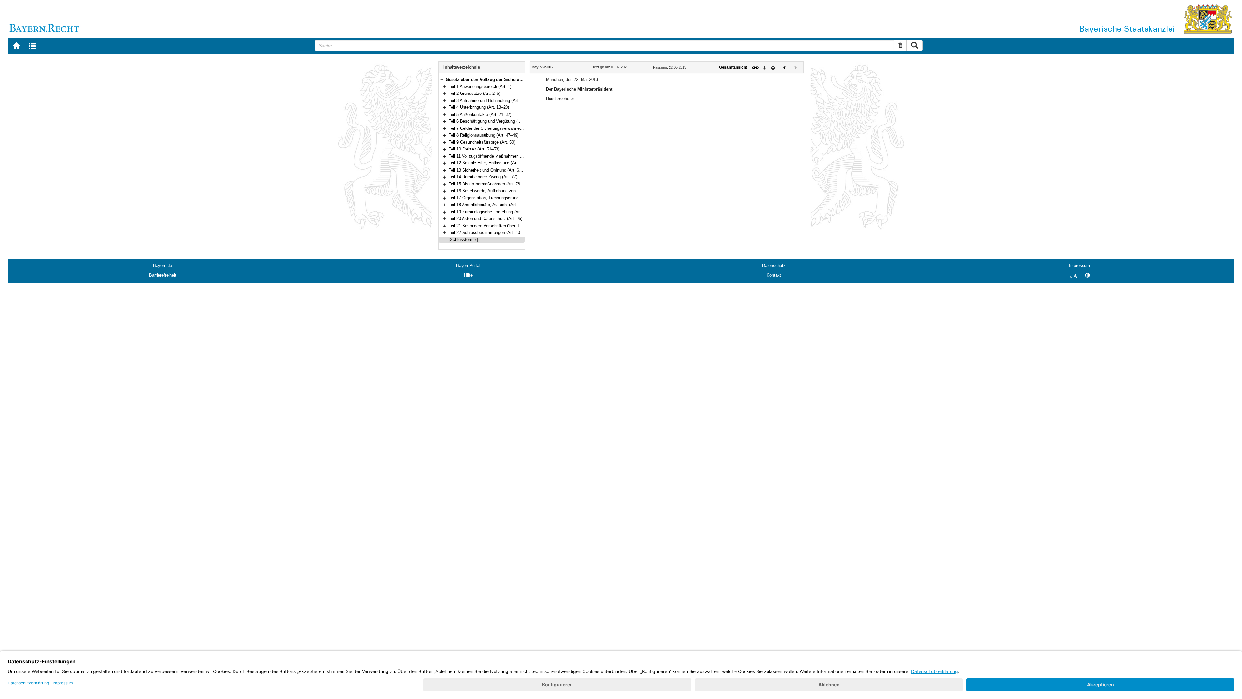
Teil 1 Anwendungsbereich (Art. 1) (480, 86)
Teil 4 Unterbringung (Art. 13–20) (479, 107)
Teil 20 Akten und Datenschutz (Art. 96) (485, 218)
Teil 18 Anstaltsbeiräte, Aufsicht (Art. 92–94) (490, 204)
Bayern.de (162, 265)
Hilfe (468, 275)
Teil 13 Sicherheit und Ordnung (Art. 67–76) (489, 170)
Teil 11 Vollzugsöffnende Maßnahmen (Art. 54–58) (495, 156)
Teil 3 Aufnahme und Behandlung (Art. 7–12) (490, 100)
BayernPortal (468, 265)
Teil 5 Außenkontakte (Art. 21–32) (480, 114)
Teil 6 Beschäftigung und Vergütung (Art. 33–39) (493, 121)
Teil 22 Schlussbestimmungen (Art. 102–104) (491, 232)
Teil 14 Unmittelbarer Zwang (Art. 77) (483, 176)
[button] (441, 79)
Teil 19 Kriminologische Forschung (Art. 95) (489, 211)
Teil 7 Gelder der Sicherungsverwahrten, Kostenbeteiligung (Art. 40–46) (515, 128)
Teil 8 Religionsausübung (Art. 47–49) (483, 135)
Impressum (1079, 265)
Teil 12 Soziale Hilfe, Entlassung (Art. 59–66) (491, 163)
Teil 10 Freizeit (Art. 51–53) (474, 149)
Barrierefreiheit (162, 275)
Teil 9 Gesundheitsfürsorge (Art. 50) (482, 142)
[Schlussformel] (463, 239)
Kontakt (774, 275)
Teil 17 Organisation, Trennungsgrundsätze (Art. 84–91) (500, 197)
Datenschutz (774, 265)
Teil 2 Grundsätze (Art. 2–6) (474, 93)
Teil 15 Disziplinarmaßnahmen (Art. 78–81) (488, 184)
